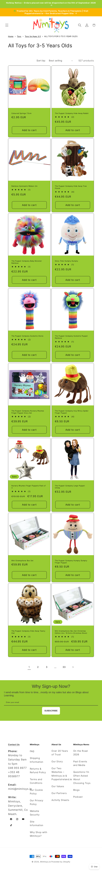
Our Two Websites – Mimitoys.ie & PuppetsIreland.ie (61, 774)
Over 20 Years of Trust (59, 752)
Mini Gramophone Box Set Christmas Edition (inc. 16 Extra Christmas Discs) (71, 632)
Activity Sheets (60, 800)
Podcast (78, 796)
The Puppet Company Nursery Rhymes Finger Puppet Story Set (27, 412)
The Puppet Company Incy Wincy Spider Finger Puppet (72, 412)
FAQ (32, 751)
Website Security (35, 813)
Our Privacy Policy (36, 802)
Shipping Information (36, 760)
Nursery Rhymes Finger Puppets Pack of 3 (28, 487)
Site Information (36, 823)
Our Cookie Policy (36, 792)
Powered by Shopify (60, 862)
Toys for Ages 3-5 (33, 36)
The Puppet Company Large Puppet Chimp (70, 487)
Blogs (76, 790)
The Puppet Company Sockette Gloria (27, 336)
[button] (6, 25)
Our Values (57, 786)
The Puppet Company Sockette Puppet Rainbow (71, 337)
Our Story (57, 761)
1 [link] (29, 667)
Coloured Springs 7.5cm (21, 113)
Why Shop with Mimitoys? (38, 834)
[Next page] (72, 667)
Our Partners (59, 793)
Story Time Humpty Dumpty (66, 261)
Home (10, 36)
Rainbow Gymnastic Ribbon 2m (24, 186)
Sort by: (41, 60)
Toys (19, 36)
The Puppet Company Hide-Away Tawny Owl (28, 632)
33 (64, 667)
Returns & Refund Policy (38, 770)
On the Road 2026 (80, 752)
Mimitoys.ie (45, 862)
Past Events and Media (80, 763)
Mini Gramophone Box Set (22, 561)
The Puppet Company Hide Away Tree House (71, 187)
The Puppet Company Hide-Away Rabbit (72, 113)
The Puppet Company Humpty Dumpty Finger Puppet (71, 562)
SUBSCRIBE (51, 710)
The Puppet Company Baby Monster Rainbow (26, 262)
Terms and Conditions (36, 781)
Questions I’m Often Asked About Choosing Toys (82, 777)
